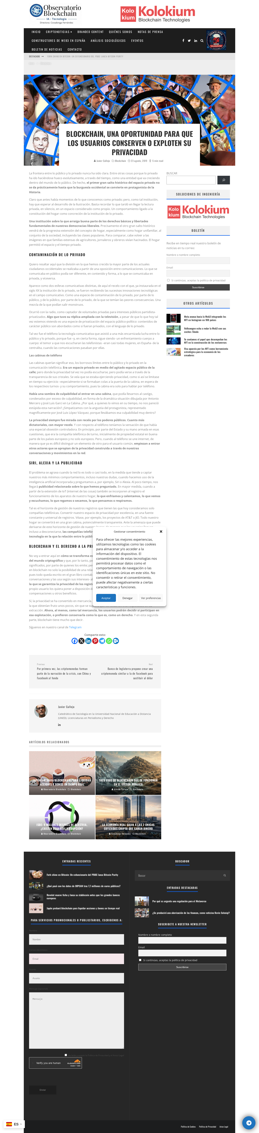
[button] (161, 531)
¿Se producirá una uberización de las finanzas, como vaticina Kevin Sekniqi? (191, 913)
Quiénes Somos (120, 32)
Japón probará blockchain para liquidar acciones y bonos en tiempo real (83, 908)
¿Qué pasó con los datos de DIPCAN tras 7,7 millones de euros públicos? (86, 56)
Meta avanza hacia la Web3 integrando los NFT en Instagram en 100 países (205, 318)
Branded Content (91, 32)
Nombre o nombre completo (183, 254)
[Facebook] (75, 641)
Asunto (32, 969)
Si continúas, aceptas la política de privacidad (198, 280)
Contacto (75, 49)
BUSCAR (171, 173)
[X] (81, 641)
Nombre (33, 930)
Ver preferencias (151, 598)
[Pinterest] (95, 641)
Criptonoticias (58, 32)
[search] (224, 875)
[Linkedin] (88, 641)
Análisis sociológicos (108, 40)
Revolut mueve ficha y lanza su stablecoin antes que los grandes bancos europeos (83, 896)
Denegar (127, 598)
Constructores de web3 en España (58, 40)
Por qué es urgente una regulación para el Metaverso (179, 901)
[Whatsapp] (109, 641)
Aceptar (106, 598)
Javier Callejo (103, 161)
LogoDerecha (216, 40)
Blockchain (120, 160)
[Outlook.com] (116, 641)
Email (169, 267)
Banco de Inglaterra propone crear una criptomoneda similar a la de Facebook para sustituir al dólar (127, 671)
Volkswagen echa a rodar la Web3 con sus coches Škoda (205, 329)
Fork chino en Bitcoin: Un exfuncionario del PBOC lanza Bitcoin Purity (82, 875)
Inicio (36, 32)
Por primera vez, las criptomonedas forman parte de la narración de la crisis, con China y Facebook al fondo (64, 671)
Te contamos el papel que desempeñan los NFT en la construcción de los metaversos (205, 340)
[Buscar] (223, 180)
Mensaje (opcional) (38, 988)
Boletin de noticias (47, 49)
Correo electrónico (38, 949)
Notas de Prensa (150, 32)
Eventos (137, 40)
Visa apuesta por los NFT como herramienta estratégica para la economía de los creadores (206, 352)
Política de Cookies (188, 1127)
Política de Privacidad (207, 1127)
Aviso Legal (224, 1127)
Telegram (75, 627)
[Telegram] (102, 641)
